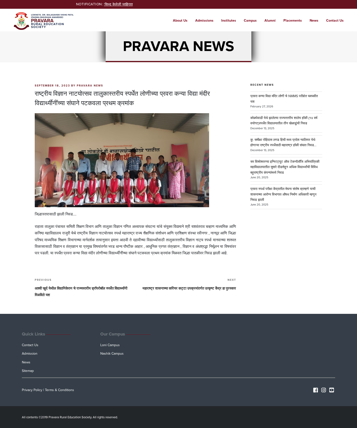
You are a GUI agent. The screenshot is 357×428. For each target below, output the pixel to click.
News (314, 20)
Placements (292, 20)
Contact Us (335, 20)
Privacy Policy (32, 390)
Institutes (228, 20)
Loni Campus (110, 345)
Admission (29, 353)
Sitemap (28, 371)
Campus (250, 20)
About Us (180, 20)
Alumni (270, 20)
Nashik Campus (112, 353)
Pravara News (90, 85)
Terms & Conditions (59, 390)
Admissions (204, 20)
